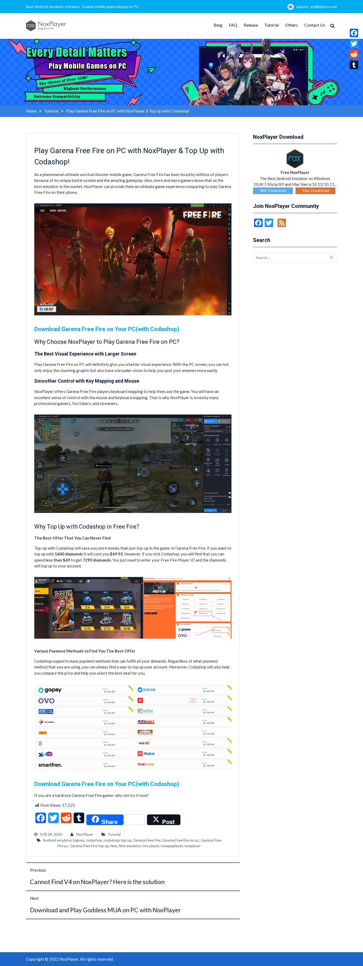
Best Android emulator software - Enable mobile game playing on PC (82, 6)
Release (251, 24)
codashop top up (118, 840)
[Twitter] (354, 43)
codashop (94, 840)
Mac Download (315, 190)
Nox (114, 845)
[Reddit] (354, 54)
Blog (218, 24)
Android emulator (57, 840)
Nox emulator (130, 845)
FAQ (233, 24)
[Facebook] (354, 33)
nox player (150, 845)
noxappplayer (172, 845)
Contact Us (314, 24)
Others (291, 24)
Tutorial (271, 24)
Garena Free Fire (147, 840)
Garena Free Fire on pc (180, 840)
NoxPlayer (84, 834)
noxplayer (192, 845)
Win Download (273, 190)
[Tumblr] (354, 65)
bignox (78, 840)
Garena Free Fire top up (89, 845)
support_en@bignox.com (316, 6)
